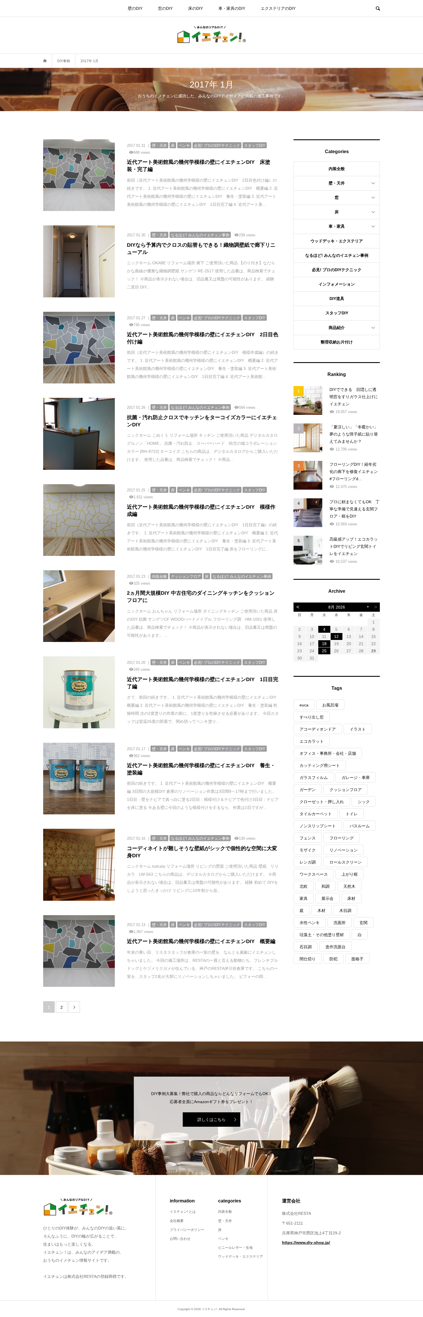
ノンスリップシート (318, 826)
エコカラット (312, 741)
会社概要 (177, 1221)
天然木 (349, 886)
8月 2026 (336, 607)
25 (324, 651)
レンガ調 (308, 862)
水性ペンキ (310, 922)
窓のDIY (165, 8)
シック (364, 801)
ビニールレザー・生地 (235, 1248)
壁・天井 (337, 183)
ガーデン (308, 789)
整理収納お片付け (337, 342)
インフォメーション (337, 284)
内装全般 (337, 168)
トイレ (352, 814)
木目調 (345, 910)
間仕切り (308, 959)
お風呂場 (330, 705)
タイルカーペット (316, 814)
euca (304, 705)
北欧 (304, 886)
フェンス (308, 838)
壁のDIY (135, 8)
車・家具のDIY (231, 8)
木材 (321, 910)
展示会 (327, 898)
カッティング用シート (320, 765)
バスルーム (360, 826)
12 (336, 636)
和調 (325, 886)
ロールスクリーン (345, 862)
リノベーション (343, 850)
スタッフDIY (336, 313)
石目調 (306, 946)
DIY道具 (336, 298)
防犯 (333, 959)
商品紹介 (337, 327)
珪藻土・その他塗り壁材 (322, 934)
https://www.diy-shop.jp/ (306, 1242)
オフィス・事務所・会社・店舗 (328, 753)
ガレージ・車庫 (356, 777)
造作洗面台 (335, 946)
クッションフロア (345, 789)
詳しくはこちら (211, 1119)
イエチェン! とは (183, 1212)
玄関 (363, 922)
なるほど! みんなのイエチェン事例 (336, 255)
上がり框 (350, 874)
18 (324, 643)
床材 (351, 898)
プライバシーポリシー (187, 1230)
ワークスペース (314, 874)
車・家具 (337, 226)
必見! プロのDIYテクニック (336, 269)
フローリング (341, 838)
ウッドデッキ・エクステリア (336, 241)
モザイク (308, 850)
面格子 (357, 959)
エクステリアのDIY (278, 8)
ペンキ (223, 1239)
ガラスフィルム (314, 777)
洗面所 (340, 922)
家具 (304, 898)
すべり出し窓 (312, 717)
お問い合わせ (180, 1239)
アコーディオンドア (318, 729)
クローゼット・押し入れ (322, 801)
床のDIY (195, 8)
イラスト (358, 729)
